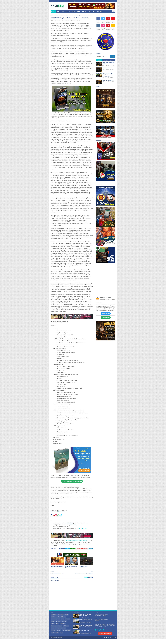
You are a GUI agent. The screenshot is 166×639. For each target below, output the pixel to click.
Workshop (83, 11)
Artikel (58, 11)
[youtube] (110, 637)
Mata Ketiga (53, 625)
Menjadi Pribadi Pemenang (83, 567)
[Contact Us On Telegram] (60, 516)
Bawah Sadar (70, 20)
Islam (57, 623)
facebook (91, 577)
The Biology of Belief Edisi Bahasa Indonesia (77, 540)
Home (52, 1)
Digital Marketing (61, 616)
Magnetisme (63, 623)
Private (89, 11)
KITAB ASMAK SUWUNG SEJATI (86, 625)
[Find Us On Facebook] (51, 516)
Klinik (94, 11)
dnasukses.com (61, 512)
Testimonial (99, 11)
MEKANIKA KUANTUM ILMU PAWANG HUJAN (85, 620)
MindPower (66, 625)
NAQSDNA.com (59, 637)
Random (112, 60)
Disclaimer (70, 1)
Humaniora (64, 621)
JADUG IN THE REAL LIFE (107, 80)
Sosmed (53, 630)
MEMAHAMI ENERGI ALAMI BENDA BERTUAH (85, 615)
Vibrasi (78, 20)
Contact (59, 1)
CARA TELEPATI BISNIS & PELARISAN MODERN (84, 631)
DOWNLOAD (53, 616)
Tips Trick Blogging (66, 630)
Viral (61, 632)
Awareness (66, 20)
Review (75, 20)
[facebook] (108, 1)
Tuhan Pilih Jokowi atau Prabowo (71, 567)
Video (63, 11)
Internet (52, 623)
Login (74, 1)
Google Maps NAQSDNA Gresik (105, 633)
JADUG (73, 11)
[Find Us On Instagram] (56, 516)
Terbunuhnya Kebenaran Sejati (57, 567)
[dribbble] (115, 637)
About (55, 1)
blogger (86, 577)
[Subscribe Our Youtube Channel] (54, 516)
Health (52, 621)
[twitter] (110, 1)
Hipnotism (58, 621)
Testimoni (58, 630)
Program (68, 11)
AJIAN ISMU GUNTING (107, 68)
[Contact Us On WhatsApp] (58, 516)
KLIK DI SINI (70, 523)
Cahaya (66, 614)
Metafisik (60, 625)
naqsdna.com (54, 512)
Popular (106, 60)
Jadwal (78, 11)
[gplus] (108, 637)
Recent (99, 60)
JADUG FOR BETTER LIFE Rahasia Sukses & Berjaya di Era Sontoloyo (108, 75)
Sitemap (64, 1)
